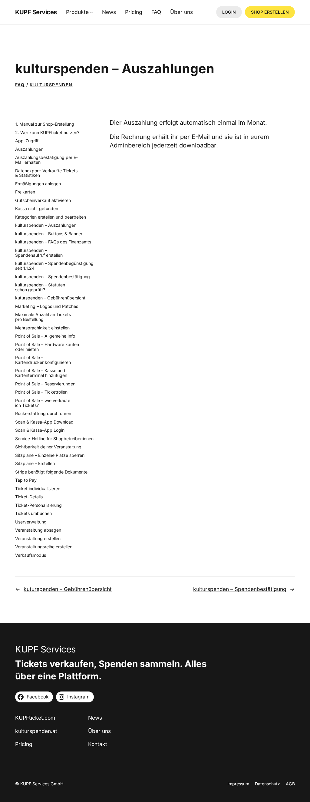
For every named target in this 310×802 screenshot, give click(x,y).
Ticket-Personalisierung (38, 505)
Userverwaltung (31, 522)
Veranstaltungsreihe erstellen (43, 546)
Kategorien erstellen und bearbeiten (50, 217)
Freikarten (25, 192)
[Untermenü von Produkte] (91, 12)
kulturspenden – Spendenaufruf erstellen (39, 253)
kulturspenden (51, 84)
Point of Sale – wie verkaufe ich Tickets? (42, 403)
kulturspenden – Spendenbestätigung (52, 276)
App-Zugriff (26, 140)
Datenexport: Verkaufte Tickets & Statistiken (46, 173)
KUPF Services (36, 12)
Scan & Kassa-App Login (39, 430)
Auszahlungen (29, 149)
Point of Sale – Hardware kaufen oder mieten (47, 347)
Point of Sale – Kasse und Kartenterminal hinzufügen (41, 373)
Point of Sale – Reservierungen (45, 383)
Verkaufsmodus (30, 555)
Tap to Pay (26, 480)
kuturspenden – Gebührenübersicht (50, 297)
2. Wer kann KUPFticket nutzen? (47, 132)
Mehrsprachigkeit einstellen (42, 327)
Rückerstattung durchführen (43, 413)
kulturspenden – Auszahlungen (45, 225)
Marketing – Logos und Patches (46, 306)
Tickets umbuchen (33, 513)
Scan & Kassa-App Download (44, 422)
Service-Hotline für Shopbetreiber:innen (54, 438)
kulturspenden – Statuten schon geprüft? (40, 287)
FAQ (20, 84)
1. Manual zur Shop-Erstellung (44, 124)
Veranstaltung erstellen (38, 538)
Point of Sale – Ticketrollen (41, 392)
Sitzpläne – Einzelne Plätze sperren (49, 455)
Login (229, 12)
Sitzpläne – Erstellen (35, 463)
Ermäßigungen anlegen (38, 183)
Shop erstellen (270, 12)
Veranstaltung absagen (38, 530)
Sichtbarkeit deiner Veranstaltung (48, 446)
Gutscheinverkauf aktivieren (43, 200)
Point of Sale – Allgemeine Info (45, 336)
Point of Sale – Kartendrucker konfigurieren (43, 360)
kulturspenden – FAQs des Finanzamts (53, 241)
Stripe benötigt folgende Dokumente (51, 472)
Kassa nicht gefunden (36, 208)
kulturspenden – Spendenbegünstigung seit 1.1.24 (54, 266)
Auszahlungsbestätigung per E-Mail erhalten (46, 160)
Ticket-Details (29, 496)
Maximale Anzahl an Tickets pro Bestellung (43, 317)
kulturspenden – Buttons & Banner (48, 233)
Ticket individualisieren (37, 488)
